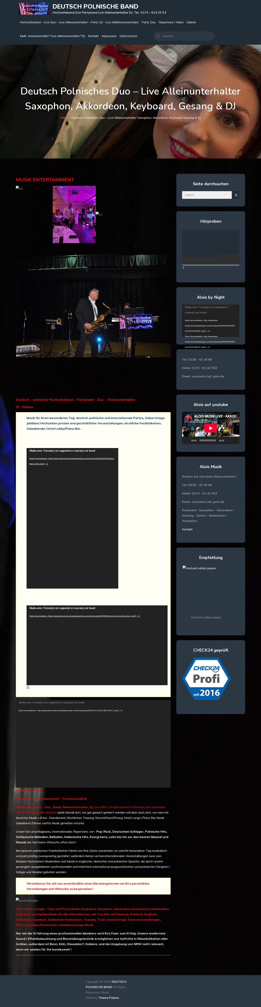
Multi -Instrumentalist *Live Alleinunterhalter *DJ (52, 36)
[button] (18, 326)
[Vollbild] (234, 440)
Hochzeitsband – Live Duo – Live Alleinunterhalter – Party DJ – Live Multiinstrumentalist (79, 22)
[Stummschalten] (228, 440)
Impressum (109, 36)
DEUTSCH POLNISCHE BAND (95, 6)
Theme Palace (108, 998)
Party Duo (149, 22)
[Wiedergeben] (187, 440)
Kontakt (93, 36)
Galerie (191, 22)
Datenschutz (128, 36)
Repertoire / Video (171, 22)
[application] (72, 518)
